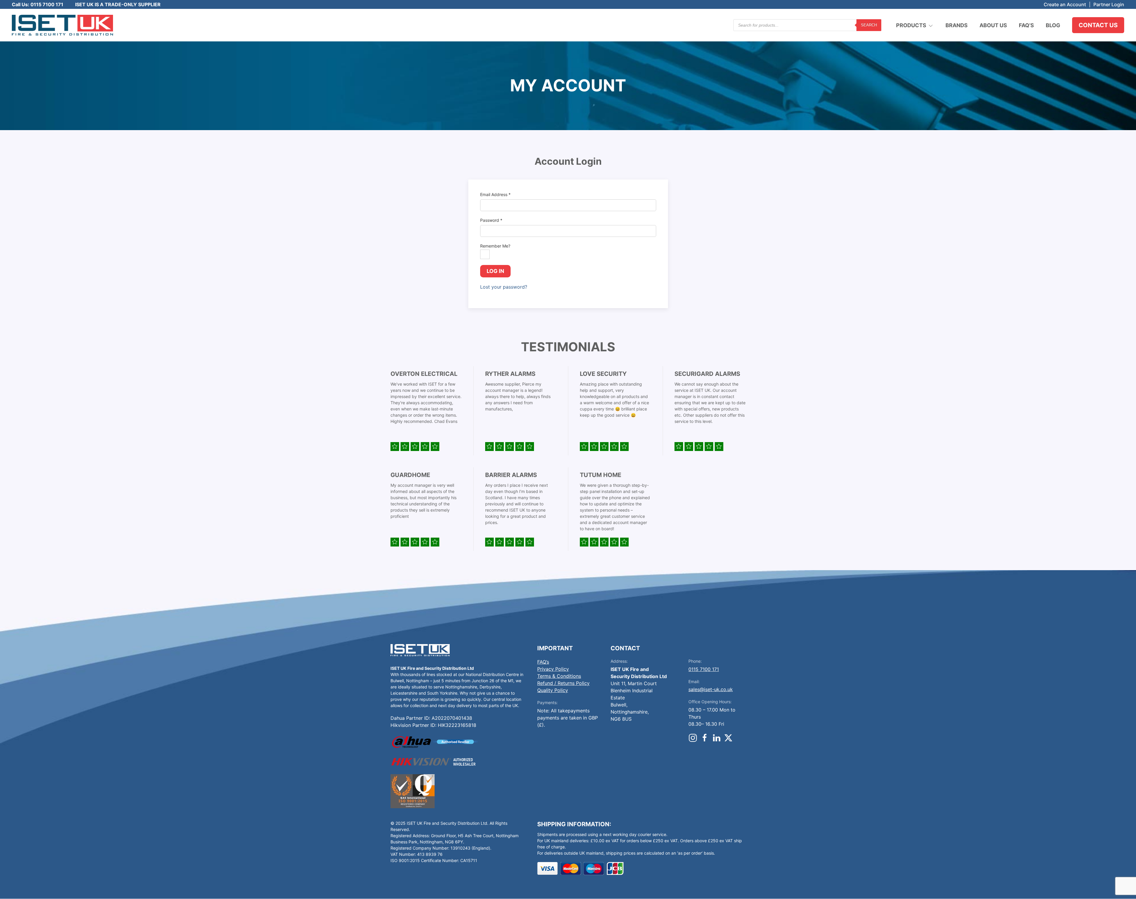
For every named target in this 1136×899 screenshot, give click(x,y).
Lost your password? (503, 287)
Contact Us (1098, 25)
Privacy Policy (553, 669)
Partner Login (1108, 4)
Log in (495, 271)
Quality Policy (552, 690)
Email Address (495, 194)
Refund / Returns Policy (563, 683)
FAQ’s (1026, 25)
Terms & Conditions (559, 676)
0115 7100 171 (703, 669)
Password (491, 220)
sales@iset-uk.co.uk (710, 689)
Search (869, 25)
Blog (1053, 25)
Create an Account (1065, 4)
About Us (993, 25)
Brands (956, 25)
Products (911, 25)
